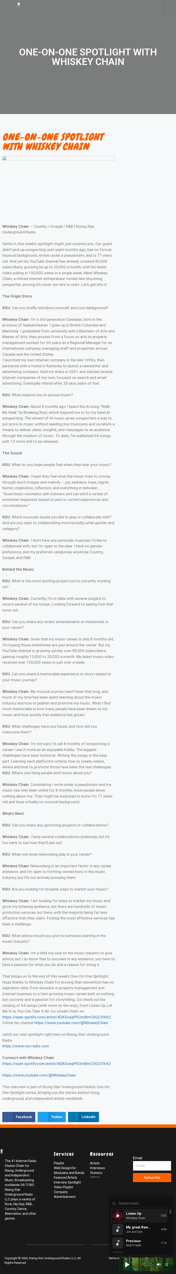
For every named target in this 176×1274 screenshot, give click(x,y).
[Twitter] (19, 1233)
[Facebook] (9, 1233)
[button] (18, 1117)
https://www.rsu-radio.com (25, 1046)
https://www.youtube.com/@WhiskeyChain (71, 1022)
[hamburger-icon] (168, 8)
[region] (141, 1231)
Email (137, 1158)
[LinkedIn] (29, 1233)
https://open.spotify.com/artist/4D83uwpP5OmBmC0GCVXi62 (56, 1017)
